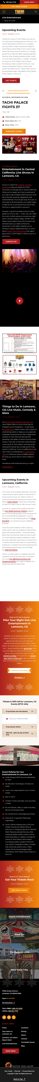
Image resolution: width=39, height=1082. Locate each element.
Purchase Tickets (14, 131)
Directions (18, 677)
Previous (3, 91)
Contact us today (9, 656)
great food (28, 648)
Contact (24, 1039)
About (23, 1035)
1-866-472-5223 (16, 1008)
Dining (23, 1031)
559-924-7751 (11, 2)
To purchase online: (13, 727)
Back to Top (18, 1079)
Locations (24, 1028)
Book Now (10, 1051)
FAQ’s (4, 1028)
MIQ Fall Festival (11, 550)
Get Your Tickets (19, 7)
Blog (23, 1046)
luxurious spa (9, 429)
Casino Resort (12, 502)
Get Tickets (11, 80)
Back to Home (9, 20)
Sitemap (17, 1071)
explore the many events (16, 231)
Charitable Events (28, 1042)
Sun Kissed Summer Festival (16, 511)
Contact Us (11, 242)
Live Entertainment (9, 1044)
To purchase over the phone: (17, 711)
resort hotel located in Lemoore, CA (19, 422)
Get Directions (7, 1002)
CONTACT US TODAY (19, 670)
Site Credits (8, 1071)
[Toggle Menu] (4, 11)
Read (7, 467)
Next (36, 91)
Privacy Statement (28, 1071)
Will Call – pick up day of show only (17, 734)
